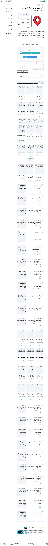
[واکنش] (18, 71)
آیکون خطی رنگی (40, 65)
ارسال (21, 76)
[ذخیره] (21, 71)
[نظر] (26, 71)
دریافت (26, 53)
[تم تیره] (1, 1)
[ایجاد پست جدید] (41, 120)
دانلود (39, 63)
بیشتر (31, 523)
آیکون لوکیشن (40, 67)
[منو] (47, 1)
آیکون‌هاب (38, 5)
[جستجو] (3, 1)
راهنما (21, 532)
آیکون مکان (34, 65)
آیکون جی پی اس (27, 63)
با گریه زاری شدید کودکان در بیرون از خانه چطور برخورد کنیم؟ (38, 544)
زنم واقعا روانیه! (12, 544)
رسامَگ (38, 232)
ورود (25, 527)
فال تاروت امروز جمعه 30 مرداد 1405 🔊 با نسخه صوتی (24, 544)
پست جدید (41, 122)
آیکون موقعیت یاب (26, 65)
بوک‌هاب (38, 246)
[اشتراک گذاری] (24, 71)
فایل (42, 63)
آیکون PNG (34, 63)
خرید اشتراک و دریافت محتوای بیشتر (29, 57)
